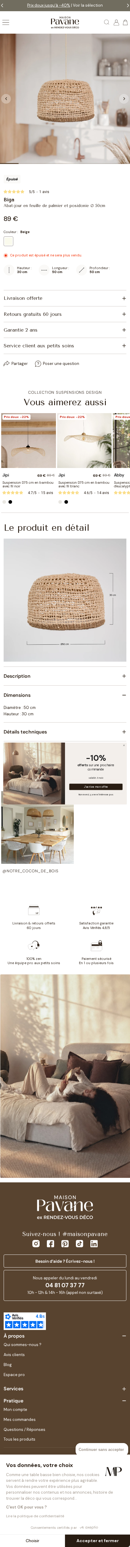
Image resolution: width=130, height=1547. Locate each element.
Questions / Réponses (24, 1429)
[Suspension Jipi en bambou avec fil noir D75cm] (28, 440)
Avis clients (14, 1354)
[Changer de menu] (5, 22)
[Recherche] (107, 22)
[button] (37, 832)
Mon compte (15, 1409)
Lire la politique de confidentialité (35, 1516)
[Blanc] (4, 502)
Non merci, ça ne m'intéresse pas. (96, 794)
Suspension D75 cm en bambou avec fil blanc (83, 484)
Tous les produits (19, 1439)
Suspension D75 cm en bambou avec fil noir (28, 484)
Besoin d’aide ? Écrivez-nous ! (65, 1261)
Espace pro (14, 1374)
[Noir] (10, 502)
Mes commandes (20, 1419)
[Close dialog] (123, 745)
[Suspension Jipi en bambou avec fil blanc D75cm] (84, 440)
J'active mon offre (96, 787)
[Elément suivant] (124, 99)
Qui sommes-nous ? (22, 1344)
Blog (8, 1364)
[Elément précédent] (6, 99)
